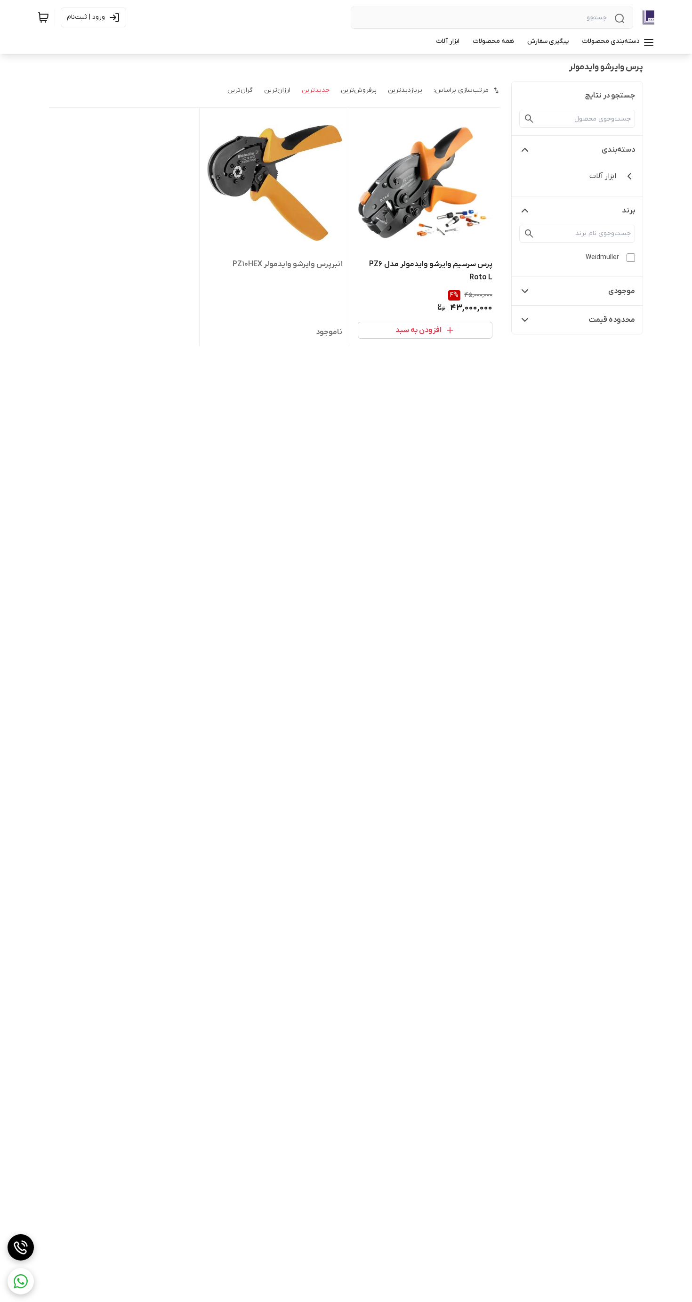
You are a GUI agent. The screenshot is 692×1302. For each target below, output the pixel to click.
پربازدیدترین (405, 90)
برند (628, 210)
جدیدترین (316, 90)
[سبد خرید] (43, 17)
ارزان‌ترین (277, 90)
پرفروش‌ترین (359, 90)
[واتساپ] (21, 1281)
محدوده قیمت (612, 320)
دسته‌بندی (618, 150)
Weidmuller (602, 257)
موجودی (621, 291)
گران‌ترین (240, 90)
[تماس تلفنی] (21, 1247)
